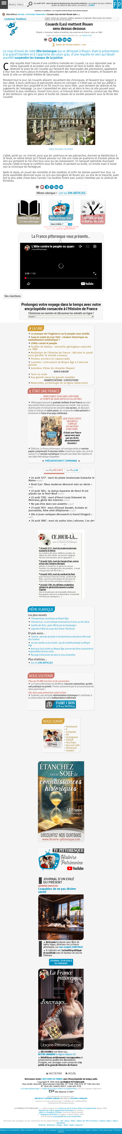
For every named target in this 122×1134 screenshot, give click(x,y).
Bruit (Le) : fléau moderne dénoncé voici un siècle (60, 484)
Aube (66, 1125)
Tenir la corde (39, 374)
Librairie (95, 1130)
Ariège (59, 1125)
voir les (72, 193)
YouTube (71, 742)
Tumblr (70, 750)
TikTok (69, 739)
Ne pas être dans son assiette (49, 503)
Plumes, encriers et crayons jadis (50, 358)
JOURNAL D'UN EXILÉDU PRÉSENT (61, 962)
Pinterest (71, 747)
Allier (73, 1121)
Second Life (73, 745)
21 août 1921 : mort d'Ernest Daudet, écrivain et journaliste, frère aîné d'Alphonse (58, 509)
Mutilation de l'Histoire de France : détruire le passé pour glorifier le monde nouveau (60, 354)
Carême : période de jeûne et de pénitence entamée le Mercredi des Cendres (59, 638)
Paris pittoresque (106, 1130)
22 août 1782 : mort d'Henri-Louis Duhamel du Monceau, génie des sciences (57, 499)
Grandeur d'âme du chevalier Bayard (52, 368)
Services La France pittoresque (48, 1101)
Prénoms (117, 1130)
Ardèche (42, 1125)
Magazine (3, 1130)
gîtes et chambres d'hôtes (50, 1112)
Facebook (71, 726)
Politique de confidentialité (75, 1101)
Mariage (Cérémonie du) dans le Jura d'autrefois (53, 654)
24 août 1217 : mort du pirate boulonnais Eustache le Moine (61, 479)
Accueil (21, 14)
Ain (62, 1121)
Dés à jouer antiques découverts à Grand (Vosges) (60, 514)
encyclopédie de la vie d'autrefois (67, 1116)
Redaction (87, 35)
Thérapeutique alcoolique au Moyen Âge (50, 618)
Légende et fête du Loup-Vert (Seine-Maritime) (53, 628)
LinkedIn (71, 732)
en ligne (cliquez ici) (57, 1054)
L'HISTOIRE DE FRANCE (52, 1079)
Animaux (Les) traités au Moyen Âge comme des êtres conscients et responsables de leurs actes (60, 650)
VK (67, 734)
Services (61, 1132)
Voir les (42, 662)
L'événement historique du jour (61, 1103)
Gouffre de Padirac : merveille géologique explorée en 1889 (59, 348)
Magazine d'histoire (49, 1114)
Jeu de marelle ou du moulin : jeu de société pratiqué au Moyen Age (59, 644)
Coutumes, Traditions (35, 14)
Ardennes (51, 1125)
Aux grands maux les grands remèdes (53, 377)
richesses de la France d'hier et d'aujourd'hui (77, 1108)
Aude (72, 1125)
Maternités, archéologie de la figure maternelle (59, 383)
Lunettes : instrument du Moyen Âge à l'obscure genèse (58, 363)
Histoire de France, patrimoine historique (56, 1110)
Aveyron (78, 1125)
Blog (22, 1130)
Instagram (72, 737)
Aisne (67, 1121)
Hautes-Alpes (105, 1121)
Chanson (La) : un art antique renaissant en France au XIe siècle (60, 621)
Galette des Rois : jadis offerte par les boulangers (53, 625)
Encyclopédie (14, 1130)
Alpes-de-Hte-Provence (87, 1121)
